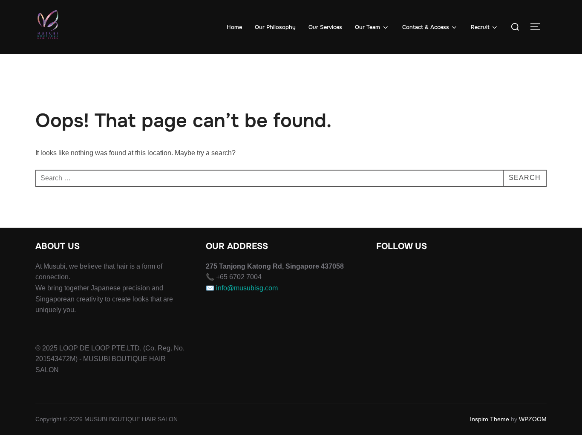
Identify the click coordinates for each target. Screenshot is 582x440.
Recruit (480, 27)
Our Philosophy (275, 27)
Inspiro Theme (489, 419)
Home (234, 27)
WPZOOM (533, 419)
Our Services (325, 27)
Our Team (367, 27)
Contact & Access (425, 27)
